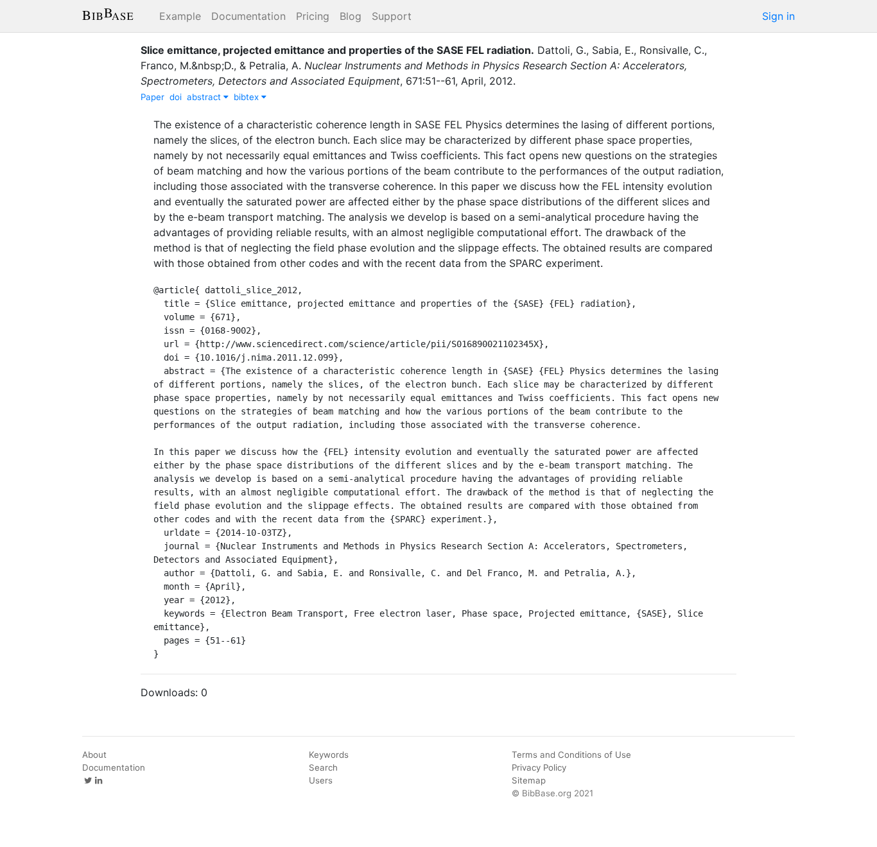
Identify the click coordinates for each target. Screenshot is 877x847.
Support (392, 16)
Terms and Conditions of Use (571, 754)
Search (323, 767)
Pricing (312, 16)
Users (321, 780)
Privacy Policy (539, 767)
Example (180, 16)
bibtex (247, 97)
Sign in (778, 16)
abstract (205, 97)
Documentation (248, 16)
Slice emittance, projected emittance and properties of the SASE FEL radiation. (337, 50)
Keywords (329, 754)
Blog (350, 16)
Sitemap (529, 780)
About (94, 754)
